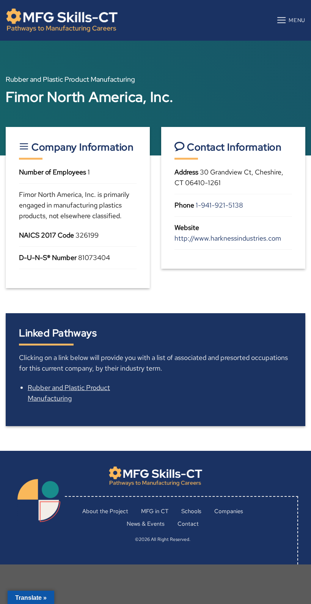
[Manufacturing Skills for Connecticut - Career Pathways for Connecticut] (62, 20)
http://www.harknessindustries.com (227, 238)
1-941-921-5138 (219, 205)
